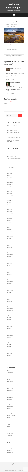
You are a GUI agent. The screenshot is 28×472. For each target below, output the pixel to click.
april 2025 (9, 189)
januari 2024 (9, 211)
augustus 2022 (10, 236)
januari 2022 (9, 252)
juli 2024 (9, 202)
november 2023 (10, 216)
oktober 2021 (9, 258)
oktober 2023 (9, 218)
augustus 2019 (10, 315)
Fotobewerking (10, 381)
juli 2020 (9, 292)
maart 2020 (9, 301)
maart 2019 (9, 326)
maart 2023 (9, 225)
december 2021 (10, 254)
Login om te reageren (10, 79)
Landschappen (15, 49)
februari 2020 (9, 303)
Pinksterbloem (18, 158)
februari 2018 (9, 355)
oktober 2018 (9, 337)
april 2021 (9, 272)
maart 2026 (9, 173)
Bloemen (9, 374)
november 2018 (10, 335)
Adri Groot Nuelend (14, 68)
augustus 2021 (10, 263)
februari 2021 (9, 276)
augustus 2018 (10, 342)
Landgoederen (10, 388)
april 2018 (9, 351)
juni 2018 (9, 346)
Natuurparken (10, 399)
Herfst (17, 154)
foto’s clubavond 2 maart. (12, 128)
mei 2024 (9, 207)
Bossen (8, 377)
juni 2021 (9, 267)
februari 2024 (9, 209)
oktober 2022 (9, 231)
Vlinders (8, 426)
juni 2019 (9, 319)
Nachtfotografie (10, 395)
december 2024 (10, 195)
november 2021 (10, 256)
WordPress (21, 470)
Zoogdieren (9, 435)
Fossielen (9, 379)
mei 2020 (9, 297)
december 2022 (10, 229)
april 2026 (9, 171)
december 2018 (10, 333)
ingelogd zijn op (10, 101)
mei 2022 (9, 243)
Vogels (8, 428)
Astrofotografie (10, 372)
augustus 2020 (10, 290)
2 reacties (13, 26)
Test (8, 419)
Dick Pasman (9, 156)
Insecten (9, 383)
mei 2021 (9, 270)
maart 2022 (9, 247)
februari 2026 (9, 175)
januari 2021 (9, 279)
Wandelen (9, 431)
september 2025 (10, 184)
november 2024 (10, 198)
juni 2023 (9, 220)
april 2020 (9, 299)
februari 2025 (9, 191)
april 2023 (9, 222)
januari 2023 (9, 227)
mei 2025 (9, 186)
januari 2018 (9, 357)
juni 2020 (9, 294)
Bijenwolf (17, 151)
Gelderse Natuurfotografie (14, 6)
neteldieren (9, 401)
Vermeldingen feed (10, 448)
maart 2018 (9, 353)
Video (8, 424)
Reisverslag (9, 413)
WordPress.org (10, 452)
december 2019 (10, 308)
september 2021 (10, 261)
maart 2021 (9, 274)
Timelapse (9, 422)
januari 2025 (9, 193)
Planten (8, 410)
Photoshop (9, 408)
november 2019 (10, 310)
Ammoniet (7, 55)
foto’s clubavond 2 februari (12, 130)
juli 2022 (9, 238)
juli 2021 (9, 265)
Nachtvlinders (10, 397)
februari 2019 (9, 328)
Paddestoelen (10, 406)
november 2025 (10, 182)
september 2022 (10, 234)
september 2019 (10, 312)
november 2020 (10, 283)
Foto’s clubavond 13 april (12, 125)
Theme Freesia (8, 470)
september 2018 (10, 339)
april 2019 (9, 324)
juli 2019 (9, 317)
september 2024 (10, 200)
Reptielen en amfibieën (11, 415)
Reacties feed (10, 450)
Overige (8, 404)
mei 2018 (9, 348)
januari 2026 (9, 177)
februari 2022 (9, 249)
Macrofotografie (10, 392)
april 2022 (9, 245)
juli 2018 (9, 344)
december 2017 (10, 360)
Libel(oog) (18, 160)
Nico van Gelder (14, 24)
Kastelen (9, 386)
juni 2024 (9, 204)
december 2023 (10, 213)
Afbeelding (7, 24)
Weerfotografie (10, 433)
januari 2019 (9, 330)
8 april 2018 (7, 26)
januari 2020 (9, 306)
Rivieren (9, 417)
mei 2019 (9, 321)
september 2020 (10, 288)
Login (8, 445)
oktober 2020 (9, 285)
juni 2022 (9, 240)
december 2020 (10, 281)
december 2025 (10, 180)
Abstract (8, 370)
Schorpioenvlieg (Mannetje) (17, 55)
